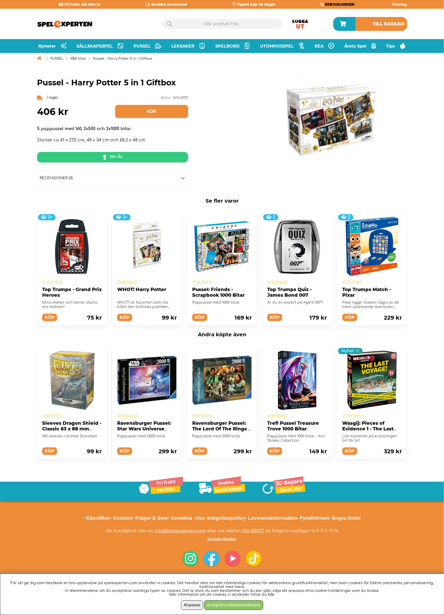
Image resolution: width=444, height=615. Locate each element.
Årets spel (355, 46)
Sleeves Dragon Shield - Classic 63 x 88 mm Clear (71, 428)
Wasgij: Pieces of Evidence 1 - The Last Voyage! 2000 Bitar (368, 428)
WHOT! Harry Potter (141, 289)
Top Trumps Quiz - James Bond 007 (289, 292)
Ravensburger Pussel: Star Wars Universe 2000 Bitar (144, 428)
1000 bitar (78, 58)
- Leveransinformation (271, 518)
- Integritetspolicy (224, 518)
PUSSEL (56, 58)
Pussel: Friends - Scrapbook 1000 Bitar (218, 292)
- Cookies (121, 518)
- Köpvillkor (96, 518)
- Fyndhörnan (313, 518)
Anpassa (192, 605)
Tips (390, 46)
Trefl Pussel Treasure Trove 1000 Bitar (293, 426)
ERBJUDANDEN (339, 4)
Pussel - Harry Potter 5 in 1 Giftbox (122, 58)
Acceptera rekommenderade (233, 605)
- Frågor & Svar (150, 518)
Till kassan (388, 24)
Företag (399, 4)
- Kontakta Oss (186, 518)
